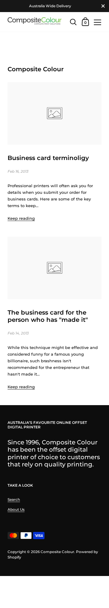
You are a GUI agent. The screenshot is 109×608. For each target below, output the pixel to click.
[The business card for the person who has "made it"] (54, 268)
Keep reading (21, 218)
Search (14, 499)
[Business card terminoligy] (54, 113)
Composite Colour (57, 551)
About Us (16, 509)
